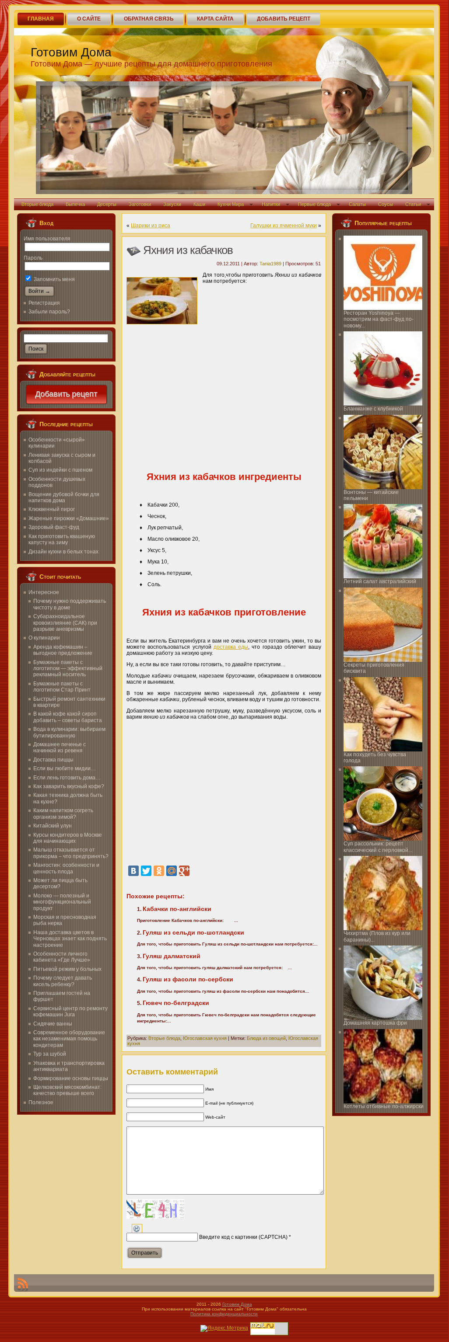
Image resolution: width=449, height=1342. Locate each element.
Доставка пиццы (53, 760)
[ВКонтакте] (133, 871)
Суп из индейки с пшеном (60, 470)
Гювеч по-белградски (176, 1002)
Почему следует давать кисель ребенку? (62, 981)
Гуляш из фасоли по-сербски (188, 979)
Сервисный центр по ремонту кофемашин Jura (70, 1011)
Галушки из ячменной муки (283, 226)
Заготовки (140, 204)
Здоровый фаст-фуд (53, 527)
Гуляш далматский (171, 956)
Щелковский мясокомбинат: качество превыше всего (67, 1090)
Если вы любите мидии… (64, 768)
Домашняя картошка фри (375, 1023)
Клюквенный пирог (51, 509)
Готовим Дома (71, 52)
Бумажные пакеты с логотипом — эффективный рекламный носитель (67, 668)
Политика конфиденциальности (224, 1313)
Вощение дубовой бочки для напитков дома (63, 497)
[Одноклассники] (159, 871)
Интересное (43, 592)
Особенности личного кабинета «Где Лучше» (61, 957)
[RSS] (23, 1285)
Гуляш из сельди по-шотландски (193, 932)
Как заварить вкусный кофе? (68, 786)
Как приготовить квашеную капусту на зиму (61, 539)
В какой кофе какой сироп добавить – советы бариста (67, 717)
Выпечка (75, 204)
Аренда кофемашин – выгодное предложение (62, 650)
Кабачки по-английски (177, 908)
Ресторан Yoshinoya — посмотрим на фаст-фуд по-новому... (379, 319)
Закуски (172, 204)
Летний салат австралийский (380, 581)
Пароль (33, 258)
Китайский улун (52, 826)
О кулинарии (44, 638)
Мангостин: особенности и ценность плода (66, 868)
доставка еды (231, 647)
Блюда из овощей (266, 1038)
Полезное (40, 1102)
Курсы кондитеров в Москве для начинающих (67, 838)
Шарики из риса (150, 226)
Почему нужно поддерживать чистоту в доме (69, 604)
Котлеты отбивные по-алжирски (384, 1106)
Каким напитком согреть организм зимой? (63, 813)
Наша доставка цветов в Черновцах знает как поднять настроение (70, 938)
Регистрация (44, 303)
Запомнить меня (53, 279)
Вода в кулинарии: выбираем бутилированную (69, 732)
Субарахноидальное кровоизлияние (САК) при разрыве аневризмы (65, 622)
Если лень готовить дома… (67, 778)
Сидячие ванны (52, 1024)
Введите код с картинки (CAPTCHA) (243, 1237)
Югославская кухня (205, 1038)
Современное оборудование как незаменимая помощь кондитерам (69, 1038)
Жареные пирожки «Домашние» (68, 518)
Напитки (271, 204)
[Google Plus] (184, 871)
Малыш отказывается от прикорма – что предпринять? (71, 853)
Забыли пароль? (49, 312)
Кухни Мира (230, 204)
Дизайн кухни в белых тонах (63, 552)
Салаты (357, 204)
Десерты (106, 204)
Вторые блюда (37, 204)
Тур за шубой (49, 1054)
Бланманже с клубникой (373, 409)
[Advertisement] (223, 396)
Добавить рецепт (66, 394)
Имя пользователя (47, 239)
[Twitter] (146, 871)
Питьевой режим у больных (67, 969)
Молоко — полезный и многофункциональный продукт (62, 902)
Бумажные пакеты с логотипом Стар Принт (62, 687)
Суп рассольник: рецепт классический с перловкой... (378, 847)
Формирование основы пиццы (70, 1078)
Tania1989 (270, 263)
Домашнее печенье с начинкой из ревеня (59, 747)
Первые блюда (314, 204)
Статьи (413, 204)
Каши (199, 204)
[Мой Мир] (171, 871)
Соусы (385, 204)
